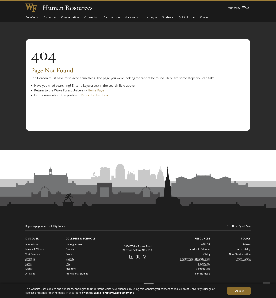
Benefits (30, 17)
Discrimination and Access (119, 17)
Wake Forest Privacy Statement (114, 292)
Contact (205, 17)
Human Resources (67, 7)
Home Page (96, 90)
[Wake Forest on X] (138, 257)
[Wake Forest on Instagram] (144, 257)
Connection (91, 17)
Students (167, 17)
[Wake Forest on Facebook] (131, 257)
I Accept (239, 291)
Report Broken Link (94, 95)
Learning (149, 17)
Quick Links (185, 17)
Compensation (70, 17)
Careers (48, 17)
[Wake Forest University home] (31, 8)
